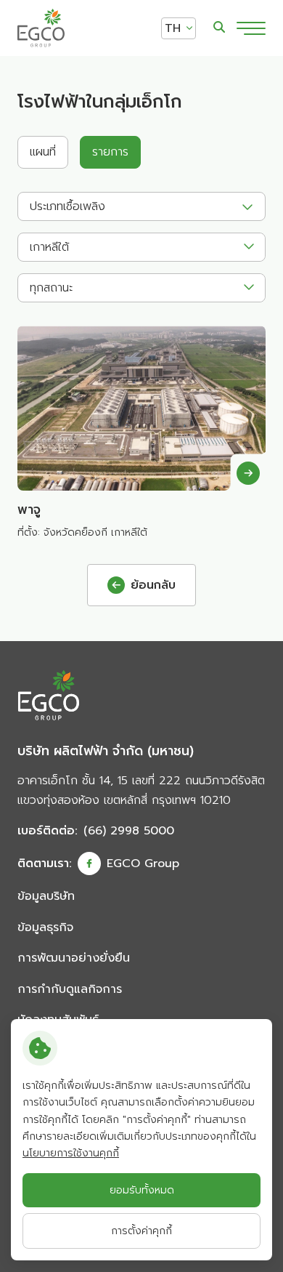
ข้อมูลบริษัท (46, 896)
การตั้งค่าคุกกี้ (141, 1231)
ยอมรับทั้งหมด (142, 1190)
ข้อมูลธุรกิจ (45, 927)
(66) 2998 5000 (128, 831)
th (173, 28)
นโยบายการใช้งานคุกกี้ (70, 1153)
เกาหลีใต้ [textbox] (49, 247)
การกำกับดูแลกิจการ (69, 989)
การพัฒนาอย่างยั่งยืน (73, 958)
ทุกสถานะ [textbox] (51, 288)
